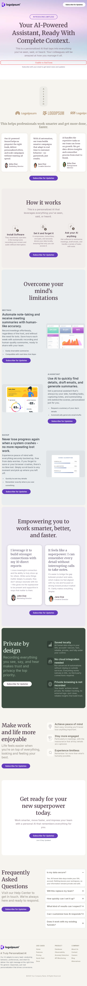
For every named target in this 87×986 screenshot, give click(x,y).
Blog (73, 958)
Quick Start (40, 958)
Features (39, 952)
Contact (74, 952)
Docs (38, 961)
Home (38, 949)
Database (58, 949)
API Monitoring (60, 958)
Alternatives (76, 961)
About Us (75, 949)
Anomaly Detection (62, 955)
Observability (60, 952)
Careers (74, 955)
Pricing (38, 955)
